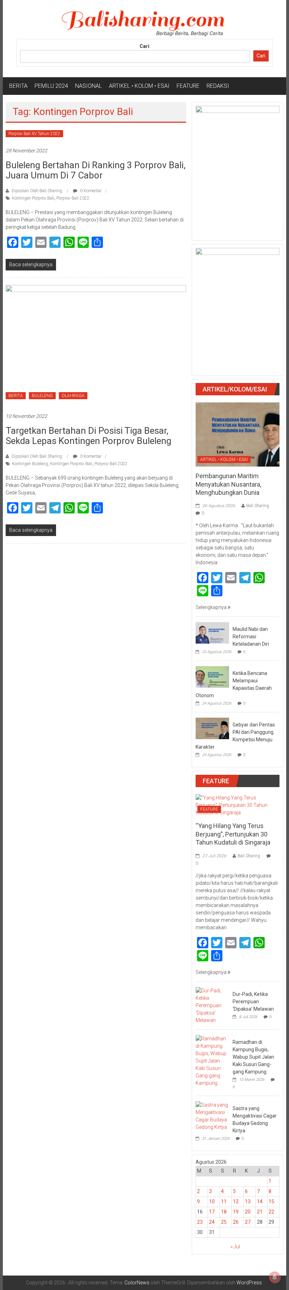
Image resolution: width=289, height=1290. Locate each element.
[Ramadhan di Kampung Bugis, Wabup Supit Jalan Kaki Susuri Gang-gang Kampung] (212, 1060)
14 (260, 1201)
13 (248, 1201)
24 (212, 1222)
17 (212, 1212)
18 (224, 1212)
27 (248, 1222)
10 (212, 1201)
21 (260, 1212)
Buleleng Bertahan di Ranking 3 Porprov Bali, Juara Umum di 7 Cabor (96, 170)
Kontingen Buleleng (30, 463)
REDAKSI (218, 86)
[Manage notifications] (274, 1277)
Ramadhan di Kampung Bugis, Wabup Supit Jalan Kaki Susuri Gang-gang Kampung (253, 1057)
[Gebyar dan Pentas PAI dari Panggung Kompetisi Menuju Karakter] (212, 728)
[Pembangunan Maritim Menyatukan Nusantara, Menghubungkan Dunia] (237, 434)
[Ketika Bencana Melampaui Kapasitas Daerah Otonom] (212, 676)
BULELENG (42, 395)
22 (271, 1212)
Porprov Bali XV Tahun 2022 (34, 133)
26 (236, 1222)
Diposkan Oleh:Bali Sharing (37, 190)
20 (248, 1212)
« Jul (235, 1246)
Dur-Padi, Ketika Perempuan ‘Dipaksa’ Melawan (253, 1001)
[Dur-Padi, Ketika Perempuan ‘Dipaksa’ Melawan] (212, 1005)
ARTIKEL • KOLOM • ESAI (139, 86)
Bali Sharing (257, 505)
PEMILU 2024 (51, 86)
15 (271, 1201)
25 (224, 1222)
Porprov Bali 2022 (73, 198)
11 (224, 1201)
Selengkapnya (212, 607)
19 (236, 1212)
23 (200, 1222)
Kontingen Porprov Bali (33, 198)
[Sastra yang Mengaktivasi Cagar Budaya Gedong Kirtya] (212, 1115)
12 (236, 1201)
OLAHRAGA (73, 395)
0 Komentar (90, 190)
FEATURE (188, 86)
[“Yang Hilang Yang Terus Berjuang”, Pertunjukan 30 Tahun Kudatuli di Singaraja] (237, 805)
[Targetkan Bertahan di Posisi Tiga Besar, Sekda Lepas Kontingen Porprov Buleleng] (96, 345)
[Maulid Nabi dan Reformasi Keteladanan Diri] (212, 632)
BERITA (18, 86)
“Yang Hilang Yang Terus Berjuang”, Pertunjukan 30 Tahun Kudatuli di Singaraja (233, 834)
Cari (144, 46)
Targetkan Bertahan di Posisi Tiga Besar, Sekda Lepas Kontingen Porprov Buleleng (88, 435)
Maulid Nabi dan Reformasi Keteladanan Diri (251, 636)
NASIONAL (88, 86)
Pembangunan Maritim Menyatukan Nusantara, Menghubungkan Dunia (228, 484)
